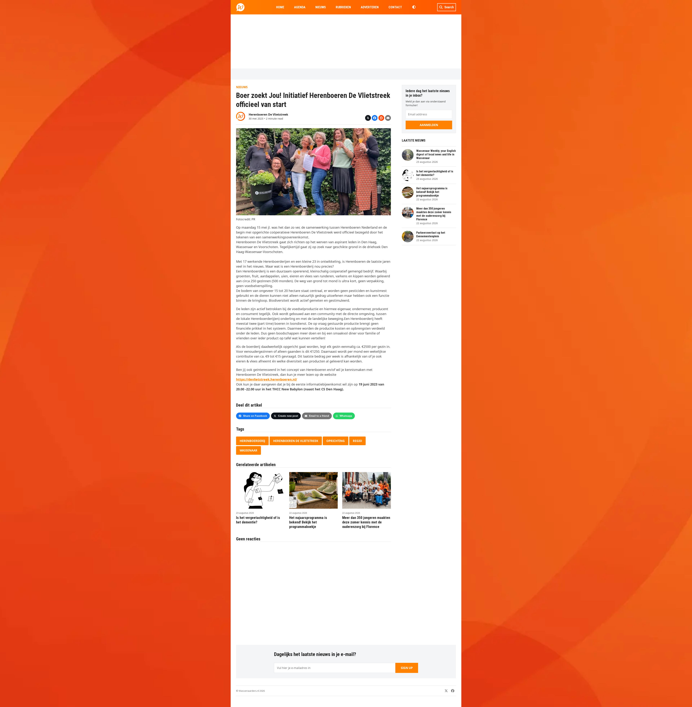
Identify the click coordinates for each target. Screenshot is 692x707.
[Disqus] (313, 591)
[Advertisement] (346, 41)
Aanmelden (429, 125)
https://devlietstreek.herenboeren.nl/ (266, 379)
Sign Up (407, 668)
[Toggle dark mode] (414, 7)
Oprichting (335, 441)
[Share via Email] (388, 118)
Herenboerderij (252, 441)
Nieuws (242, 87)
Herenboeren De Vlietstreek (295, 441)
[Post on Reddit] (381, 118)
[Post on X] (368, 118)
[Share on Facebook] (375, 118)
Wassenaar (248, 450)
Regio (357, 441)
